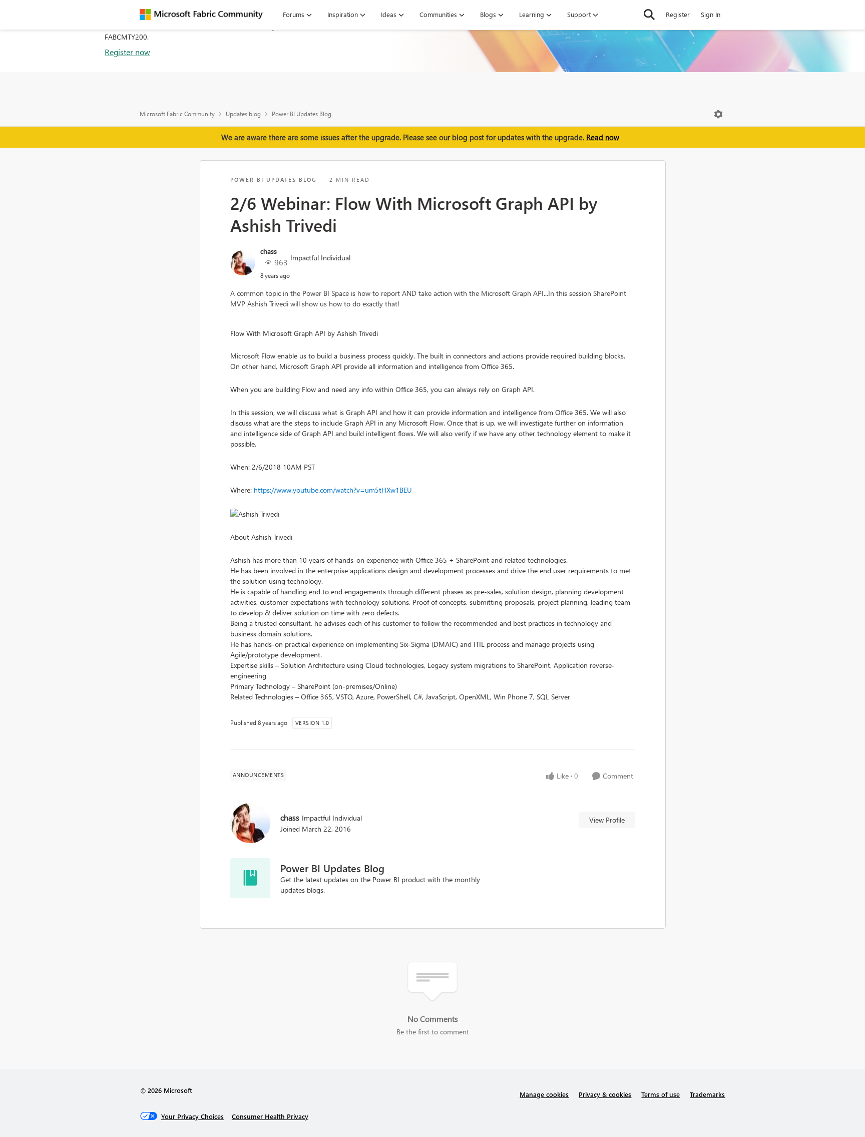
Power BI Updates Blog (301, 114)
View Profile (607, 820)
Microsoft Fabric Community (177, 114)
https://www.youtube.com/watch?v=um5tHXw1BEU (333, 490)
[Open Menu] (718, 114)
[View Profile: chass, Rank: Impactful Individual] (242, 262)
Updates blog (243, 114)
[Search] (649, 15)
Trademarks (707, 1094)
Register (678, 14)
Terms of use (660, 1094)
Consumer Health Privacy (270, 1116)
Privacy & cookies (605, 1094)
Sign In (710, 14)
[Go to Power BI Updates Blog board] (250, 878)
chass (268, 251)
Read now (602, 137)
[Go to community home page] (201, 14)
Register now (127, 52)
